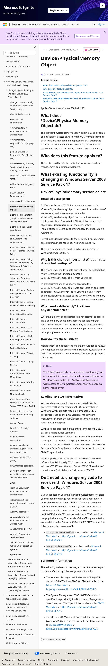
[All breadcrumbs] (43, 50)
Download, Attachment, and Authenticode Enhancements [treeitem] (21, 239)
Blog (40, 660)
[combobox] (19, 53)
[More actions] (103, 50)
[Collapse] (34, 47)
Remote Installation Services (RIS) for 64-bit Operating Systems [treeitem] (21, 448)
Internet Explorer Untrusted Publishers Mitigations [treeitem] (20, 373)
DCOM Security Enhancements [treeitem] (17, 194)
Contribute (53, 660)
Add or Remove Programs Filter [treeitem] (22, 186)
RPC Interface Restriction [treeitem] (22, 465)
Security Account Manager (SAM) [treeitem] (22, 177)
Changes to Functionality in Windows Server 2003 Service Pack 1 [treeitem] (21, 105)
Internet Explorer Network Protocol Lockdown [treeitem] (22, 346)
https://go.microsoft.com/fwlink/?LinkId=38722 (71, 628)
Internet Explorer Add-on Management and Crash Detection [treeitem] (22, 293)
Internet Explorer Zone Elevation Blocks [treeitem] (21, 392)
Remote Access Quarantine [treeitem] (17, 438)
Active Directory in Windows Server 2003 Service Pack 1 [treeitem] (20, 131)
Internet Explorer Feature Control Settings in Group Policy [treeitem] (22, 250)
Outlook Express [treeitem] (17, 423)
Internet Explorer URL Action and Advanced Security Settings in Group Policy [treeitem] (22, 279)
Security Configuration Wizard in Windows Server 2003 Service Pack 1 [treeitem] (22, 474)
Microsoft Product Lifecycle (25, 36)
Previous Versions (26, 660)
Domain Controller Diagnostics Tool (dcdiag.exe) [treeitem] (22, 155)
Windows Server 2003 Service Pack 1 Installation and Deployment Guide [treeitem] (20, 563)
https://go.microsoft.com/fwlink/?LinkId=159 (70, 589)
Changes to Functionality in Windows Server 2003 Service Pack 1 (62, 49)
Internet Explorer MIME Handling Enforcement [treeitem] (21, 338)
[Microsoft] (5, 24)
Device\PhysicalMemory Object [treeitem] (21, 208)
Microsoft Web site (56, 585)
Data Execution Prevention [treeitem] (22, 201)
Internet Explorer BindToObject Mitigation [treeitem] (21, 312)
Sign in (101, 24)
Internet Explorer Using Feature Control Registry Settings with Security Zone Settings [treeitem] (21, 264)
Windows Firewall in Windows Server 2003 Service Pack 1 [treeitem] (20, 520)
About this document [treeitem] (20, 114)
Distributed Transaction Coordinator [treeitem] (21, 228)
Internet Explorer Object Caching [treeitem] (21, 355)
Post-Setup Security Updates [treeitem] (19, 430)
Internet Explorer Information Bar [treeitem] (18, 321)
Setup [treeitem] (13, 482)
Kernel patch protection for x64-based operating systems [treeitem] (21, 414)
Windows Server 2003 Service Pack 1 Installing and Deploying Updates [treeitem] (21, 575)
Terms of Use (8, 664)
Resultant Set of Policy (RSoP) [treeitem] (20, 459)
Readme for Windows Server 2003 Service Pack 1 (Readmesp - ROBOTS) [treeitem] (21, 587)
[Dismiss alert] (102, 5)
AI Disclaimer (8, 660)
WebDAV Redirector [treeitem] (19, 511)
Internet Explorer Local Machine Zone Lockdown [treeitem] (21, 329)
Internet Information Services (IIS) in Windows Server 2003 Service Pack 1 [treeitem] (22, 402)
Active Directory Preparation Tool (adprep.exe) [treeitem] (22, 143)
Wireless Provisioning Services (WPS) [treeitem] (20, 536)
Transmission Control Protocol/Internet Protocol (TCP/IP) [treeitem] (22, 503)
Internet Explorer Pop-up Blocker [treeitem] (22, 363)
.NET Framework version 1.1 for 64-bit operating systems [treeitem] (21, 546)
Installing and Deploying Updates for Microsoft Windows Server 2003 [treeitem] (17, 607)
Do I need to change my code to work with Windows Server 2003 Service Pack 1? (73, 99)
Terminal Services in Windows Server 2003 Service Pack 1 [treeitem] (20, 491)
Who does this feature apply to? (58, 89)
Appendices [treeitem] (15, 554)
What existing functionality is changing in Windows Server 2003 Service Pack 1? (73, 93)
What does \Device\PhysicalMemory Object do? (65, 85)
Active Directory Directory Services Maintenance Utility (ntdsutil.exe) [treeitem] (22, 167)
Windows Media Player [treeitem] (21, 528)
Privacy (64, 660)
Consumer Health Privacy (85, 660)
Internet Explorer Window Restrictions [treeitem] (22, 384)
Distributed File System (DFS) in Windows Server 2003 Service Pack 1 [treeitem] (21, 218)
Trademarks (23, 664)
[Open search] (94, 24)
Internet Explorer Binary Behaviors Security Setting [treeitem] (22, 304)
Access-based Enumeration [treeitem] (16, 121)
